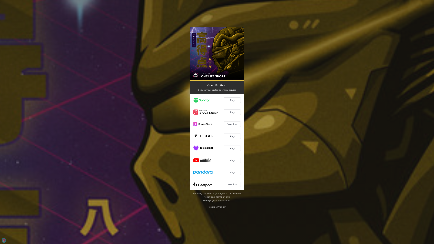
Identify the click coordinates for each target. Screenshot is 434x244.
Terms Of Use (223, 197)
